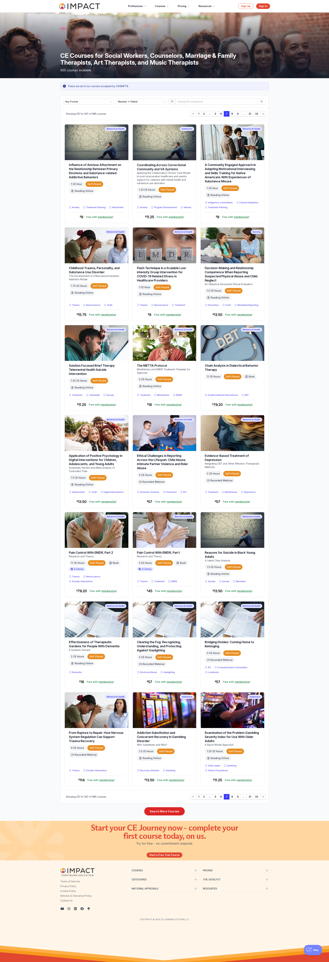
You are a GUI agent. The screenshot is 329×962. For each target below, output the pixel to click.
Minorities (241, 581)
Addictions (186, 129)
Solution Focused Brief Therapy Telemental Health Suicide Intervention (92, 370)
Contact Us (66, 900)
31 (250, 113)
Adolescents (78, 492)
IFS (210, 667)
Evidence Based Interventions (223, 395)
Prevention (213, 305)
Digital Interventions (113, 492)
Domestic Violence (149, 492)
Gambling (170, 770)
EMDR (179, 395)
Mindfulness (163, 395)
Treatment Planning (96, 207)
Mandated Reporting (247, 305)
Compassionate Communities (232, 667)
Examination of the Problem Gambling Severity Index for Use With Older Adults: (232, 737)
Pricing (182, 6)
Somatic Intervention (82, 581)
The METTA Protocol (152, 365)
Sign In (263, 6)
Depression (250, 492)
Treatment (180, 305)
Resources (205, 6)
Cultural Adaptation (248, 202)
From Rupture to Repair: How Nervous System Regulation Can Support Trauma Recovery (96, 737)
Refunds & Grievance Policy (76, 895)
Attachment (118, 207)
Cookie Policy (68, 890)
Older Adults (214, 765)
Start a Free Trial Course (164, 854)
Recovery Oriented (149, 770)
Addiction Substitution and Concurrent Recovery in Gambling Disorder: (161, 737)
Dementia (77, 672)
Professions (135, 6)
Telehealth (94, 395)
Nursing (256, 232)
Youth (109, 305)
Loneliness (213, 672)
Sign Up (246, 6)
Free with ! (99, 216)
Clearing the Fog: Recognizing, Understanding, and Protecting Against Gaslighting (159, 646)
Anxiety (76, 207)
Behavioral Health (116, 129)
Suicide (110, 395)
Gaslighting (169, 672)
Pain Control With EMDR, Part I (158, 552)
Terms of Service (70, 881)
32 (256, 113)
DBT (247, 395)
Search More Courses (164, 811)
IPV (185, 492)
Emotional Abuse (148, 672)
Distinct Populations (218, 770)
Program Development (165, 207)
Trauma (76, 305)
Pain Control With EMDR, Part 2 (91, 552)
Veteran (187, 207)
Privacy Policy (68, 886)
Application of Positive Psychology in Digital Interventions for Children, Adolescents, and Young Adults (95, 460)
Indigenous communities (220, 202)
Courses (160, 6)
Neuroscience (93, 305)
